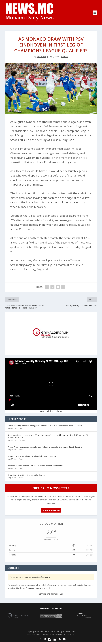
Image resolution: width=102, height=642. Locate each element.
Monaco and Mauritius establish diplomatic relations (32, 456)
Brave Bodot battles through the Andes (26, 475)
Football (64, 56)
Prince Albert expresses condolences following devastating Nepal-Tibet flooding (45, 447)
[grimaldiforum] (51, 352)
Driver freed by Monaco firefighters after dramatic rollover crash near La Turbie (45, 425)
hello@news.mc (50, 585)
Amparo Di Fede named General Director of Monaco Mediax (35, 465)
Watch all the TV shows (51, 411)
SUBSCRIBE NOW (51, 510)
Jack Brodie (41, 56)
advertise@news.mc (41, 577)
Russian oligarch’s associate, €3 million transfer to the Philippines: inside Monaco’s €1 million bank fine (48, 436)
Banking (22, 440)
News (21, 428)
